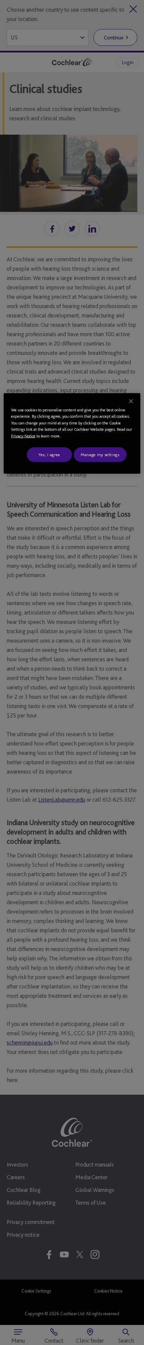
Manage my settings (100, 454)
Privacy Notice (23, 435)
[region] (72, 433)
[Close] (131, 401)
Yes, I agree (49, 454)
